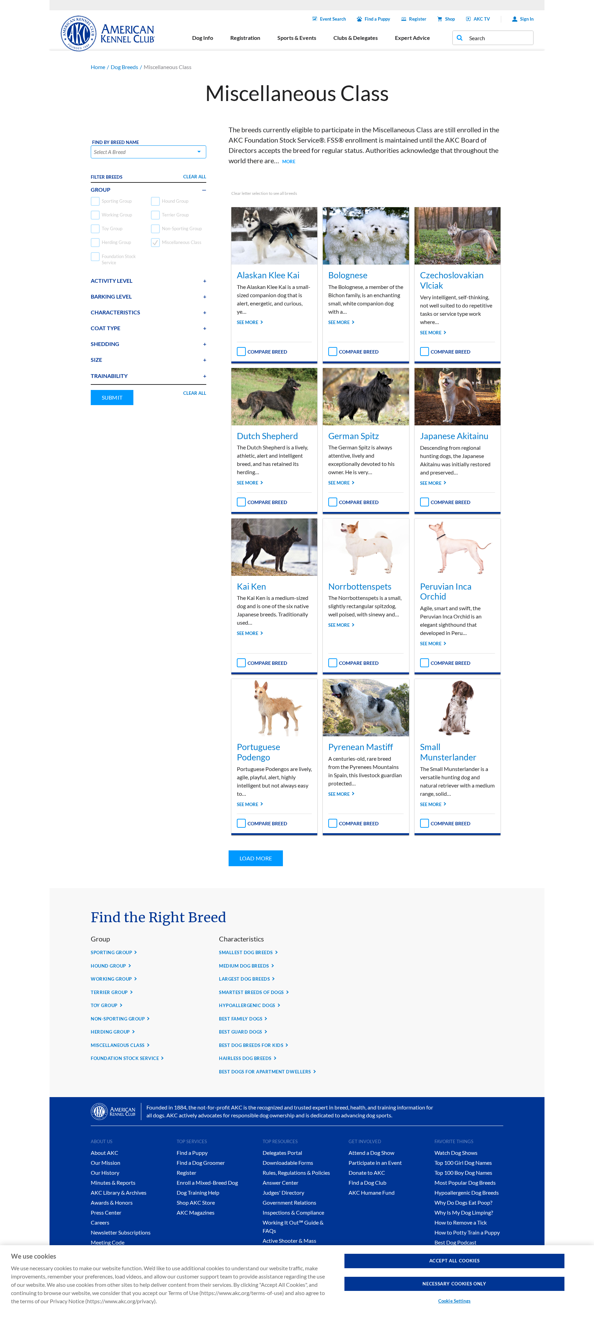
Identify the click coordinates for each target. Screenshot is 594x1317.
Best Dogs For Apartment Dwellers (265, 1071)
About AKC (104, 1152)
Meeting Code (107, 1242)
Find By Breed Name (115, 142)
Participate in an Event (375, 1162)
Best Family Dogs (240, 1019)
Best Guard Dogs (240, 1032)
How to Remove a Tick (460, 1222)
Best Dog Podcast (455, 1242)
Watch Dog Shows (455, 1152)
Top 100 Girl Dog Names (463, 1162)
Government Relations (289, 1202)
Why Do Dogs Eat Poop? (463, 1202)
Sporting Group (111, 952)
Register (417, 19)
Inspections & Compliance (293, 1212)
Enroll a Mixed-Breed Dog (207, 1182)
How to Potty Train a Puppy (467, 1232)
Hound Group (108, 966)
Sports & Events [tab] (296, 37)
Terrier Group (109, 992)
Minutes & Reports (113, 1182)
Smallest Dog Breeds (246, 952)
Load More (256, 858)
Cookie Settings (454, 1301)
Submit (112, 397)
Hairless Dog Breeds (245, 1058)
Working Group (111, 979)
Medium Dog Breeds (244, 966)
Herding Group (110, 1032)
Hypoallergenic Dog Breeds (466, 1192)
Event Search (333, 19)
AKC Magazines (195, 1212)
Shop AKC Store (196, 1202)
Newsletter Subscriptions (121, 1232)
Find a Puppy (377, 19)
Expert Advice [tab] (412, 37)
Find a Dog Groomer (201, 1162)
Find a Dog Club (367, 1182)
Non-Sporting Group (118, 1019)
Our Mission (105, 1162)
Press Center (106, 1212)
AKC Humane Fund (372, 1192)
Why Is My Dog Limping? (463, 1212)
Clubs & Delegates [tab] (355, 37)
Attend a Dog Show (371, 1152)
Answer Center (280, 1182)
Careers (100, 1222)
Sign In (527, 19)
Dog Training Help (198, 1192)
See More (247, 322)
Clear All (194, 176)
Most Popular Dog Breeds (465, 1182)
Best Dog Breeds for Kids (251, 1045)
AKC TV (482, 19)
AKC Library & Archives (118, 1192)
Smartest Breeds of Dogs (251, 992)
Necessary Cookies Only (454, 1283)
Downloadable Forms (288, 1162)
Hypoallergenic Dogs (247, 1005)
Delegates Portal (282, 1152)
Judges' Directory (283, 1192)
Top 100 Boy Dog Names (463, 1172)
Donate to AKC (367, 1172)
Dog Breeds (124, 67)
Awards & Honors (112, 1202)
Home (98, 67)
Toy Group (104, 1005)
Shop (450, 19)
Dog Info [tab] (202, 37)
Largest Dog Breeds (244, 979)
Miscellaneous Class (118, 1045)
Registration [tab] (245, 37)
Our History (105, 1172)
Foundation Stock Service (125, 1058)
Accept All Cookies (454, 1260)
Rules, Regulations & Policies (296, 1172)
